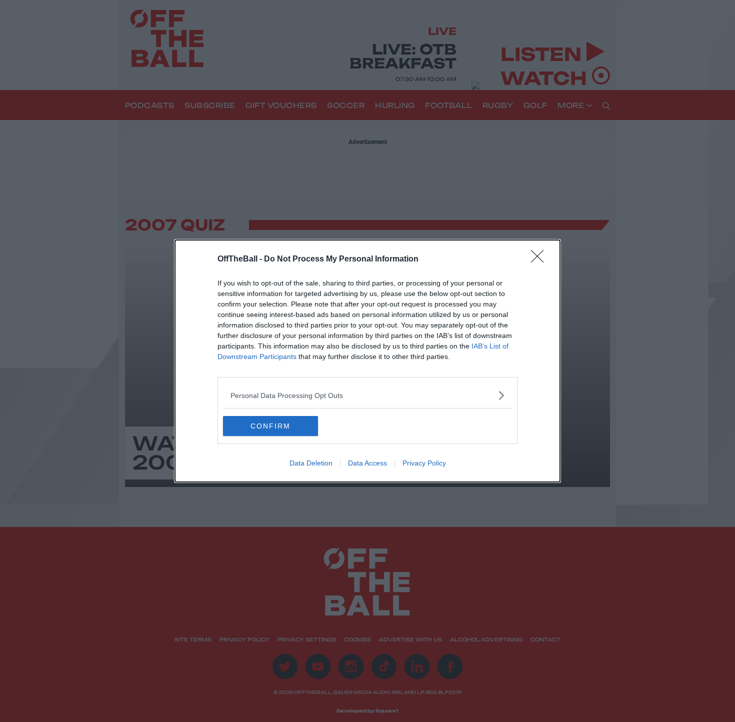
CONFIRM (270, 426)
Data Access (367, 463)
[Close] (540, 259)
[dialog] (367, 361)
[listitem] (367, 395)
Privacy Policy (424, 463)
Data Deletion (311, 463)
